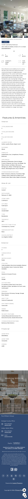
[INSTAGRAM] (3, 475)
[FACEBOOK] (7, 475)
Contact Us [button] (14, 405)
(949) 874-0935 (8, 425)
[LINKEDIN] (24, 475)
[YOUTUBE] (13, 479)
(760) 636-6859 (8, 432)
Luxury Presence (17, 483)
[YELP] (20, 475)
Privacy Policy (19, 490)
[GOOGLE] (15, 475)
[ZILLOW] (11, 475)
